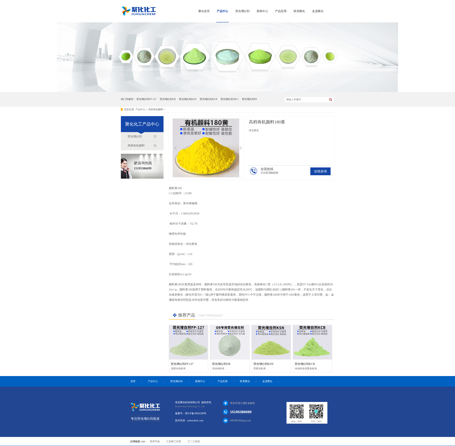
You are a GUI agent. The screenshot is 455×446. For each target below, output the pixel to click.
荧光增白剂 (242, 11)
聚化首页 (204, 11)
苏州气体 (155, 441)
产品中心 (222, 11)
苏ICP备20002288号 (195, 413)
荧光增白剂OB (168, 99)
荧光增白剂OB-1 (230, 99)
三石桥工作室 (173, 441)
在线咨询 (320, 171)
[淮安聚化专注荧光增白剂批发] (227, 91)
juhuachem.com (195, 420)
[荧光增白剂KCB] (312, 342)
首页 (132, 381)
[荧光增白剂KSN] (271, 342)
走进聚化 (317, 11)
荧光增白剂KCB (208, 99)
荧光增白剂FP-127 (146, 99)
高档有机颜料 (155, 109)
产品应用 (281, 11)
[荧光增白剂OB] (229, 342)
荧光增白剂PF (249, 99)
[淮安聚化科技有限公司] (145, 411)
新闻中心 (262, 11)
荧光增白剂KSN (187, 99)
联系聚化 (299, 11)
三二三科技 (194, 441)
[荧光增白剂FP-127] (188, 342)
